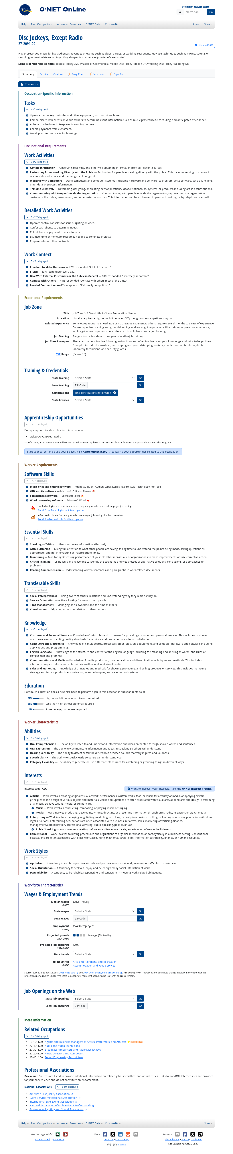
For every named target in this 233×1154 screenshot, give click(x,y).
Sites (207, 24)
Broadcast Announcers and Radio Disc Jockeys (73, 1049)
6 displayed (70, 1086)
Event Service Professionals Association (53, 1097)
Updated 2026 (205, 45)
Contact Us (58, 1139)
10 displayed (40, 1036)
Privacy (185, 1139)
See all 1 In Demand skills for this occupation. (60, 519)
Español (118, 74)
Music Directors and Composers (64, 1053)
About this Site (172, 1139)
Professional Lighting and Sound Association (56, 1109)
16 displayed (40, 738)
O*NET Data (93, 24)
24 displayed (40, 161)
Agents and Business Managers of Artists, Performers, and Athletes (86, 1041)
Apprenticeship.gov (95, 451)
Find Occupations (41, 24)
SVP (58, 354)
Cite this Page (122, 1139)
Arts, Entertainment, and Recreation (94, 961)
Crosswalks (112, 24)
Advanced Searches (69, 24)
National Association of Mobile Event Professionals (60, 1105)
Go (211, 12)
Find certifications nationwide (93, 392)
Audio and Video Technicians (62, 1045)
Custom (58, 74)
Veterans (99, 74)
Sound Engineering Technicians (64, 1057)
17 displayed (40, 217)
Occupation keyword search (195, 6)
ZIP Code (80, 385)
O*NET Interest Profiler (196, 788)
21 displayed (40, 261)
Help (24, 24)
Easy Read (78, 74)
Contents (30, 84)
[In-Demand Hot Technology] (93, 491)
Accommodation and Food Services (94, 965)
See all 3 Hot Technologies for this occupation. (61, 510)
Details (44, 74)
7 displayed (39, 629)
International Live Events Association (51, 1101)
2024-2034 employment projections (101, 972)
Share (196, 24)
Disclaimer (196, 1139)
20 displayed (40, 109)
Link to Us (108, 1139)
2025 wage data (67, 972)
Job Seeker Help (43, 1139)
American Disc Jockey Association (49, 1094)
